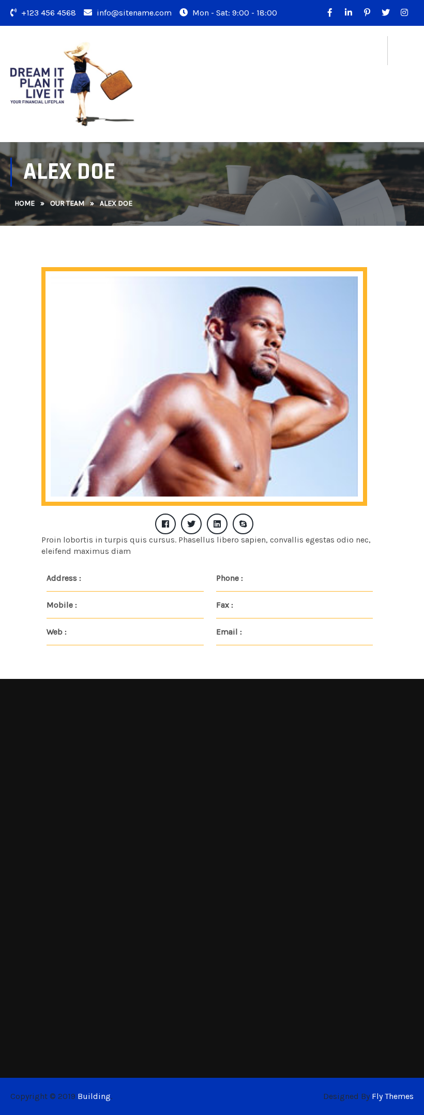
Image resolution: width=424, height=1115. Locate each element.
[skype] (243, 524)
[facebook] (165, 524)
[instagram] (404, 13)
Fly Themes (393, 1096)
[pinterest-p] (367, 13)
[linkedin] (217, 524)
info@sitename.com (133, 13)
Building (94, 1096)
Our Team (67, 203)
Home (24, 203)
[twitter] (385, 13)
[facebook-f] (330, 13)
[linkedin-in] (348, 13)
